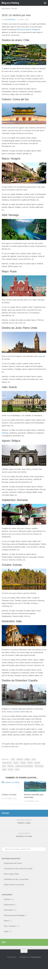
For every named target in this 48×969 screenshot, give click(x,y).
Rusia (4, 769)
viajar (40, 356)
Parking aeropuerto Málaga (14, 915)
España (23, 763)
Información (8, 910)
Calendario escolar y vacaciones (16, 879)
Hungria (37, 763)
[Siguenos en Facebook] (41, 813)
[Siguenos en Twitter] (44, 813)
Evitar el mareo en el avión (14, 885)
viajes (17, 769)
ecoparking (10, 19)
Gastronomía (9, 905)
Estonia (30, 763)
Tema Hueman (36, 957)
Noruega (10, 766)
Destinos (6, 9)
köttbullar (5, 433)
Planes (6, 921)
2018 (12, 759)
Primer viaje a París (11, 874)
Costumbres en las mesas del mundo (18, 869)
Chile (33, 759)
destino (16, 763)
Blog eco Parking (10, 3)
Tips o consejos (10, 926)
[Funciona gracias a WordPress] (17, 957)
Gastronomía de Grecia (13, 863)
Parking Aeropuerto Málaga (27, 29)
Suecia (11, 769)
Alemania (20, 759)
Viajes (14, 9)
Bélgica (27, 759)
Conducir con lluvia (9, 795)
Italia (4, 766)
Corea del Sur (7, 763)
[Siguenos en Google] (37, 813)
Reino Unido (39, 766)
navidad (16, 712)
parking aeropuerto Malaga (24, 766)
